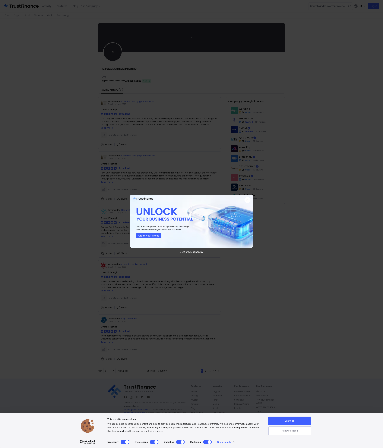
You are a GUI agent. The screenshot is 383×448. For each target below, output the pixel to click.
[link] (191, 221)
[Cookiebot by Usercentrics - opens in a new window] (88, 442)
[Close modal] (247, 200)
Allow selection (290, 430)
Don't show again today (191, 252)
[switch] (154, 442)
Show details (224, 442)
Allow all (289, 421)
